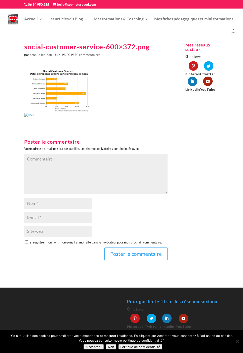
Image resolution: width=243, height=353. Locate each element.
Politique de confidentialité (140, 347)
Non (111, 347)
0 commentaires (88, 55)
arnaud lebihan (41, 55)
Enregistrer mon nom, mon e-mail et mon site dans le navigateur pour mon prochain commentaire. (96, 242)
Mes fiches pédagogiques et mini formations (193, 19)
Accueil (31, 19)
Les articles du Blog (65, 19)
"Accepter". (93, 347)
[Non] (237, 341)
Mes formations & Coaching (119, 19)
